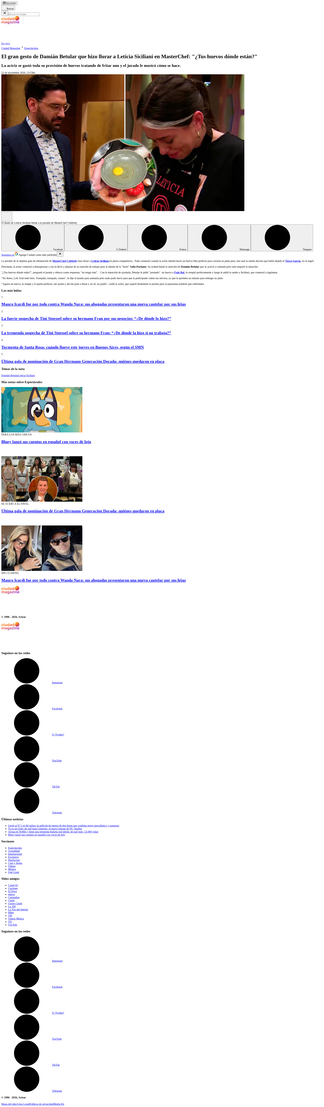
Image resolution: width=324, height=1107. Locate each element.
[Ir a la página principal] (26, 40)
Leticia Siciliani (26, 375)
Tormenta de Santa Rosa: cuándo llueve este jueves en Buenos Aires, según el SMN (72, 347)
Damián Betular (9, 375)
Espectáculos (31, 48)
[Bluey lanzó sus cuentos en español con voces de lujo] (162, 410)
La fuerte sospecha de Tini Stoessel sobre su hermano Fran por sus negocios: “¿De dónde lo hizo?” (86, 318)
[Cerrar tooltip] (60, 254)
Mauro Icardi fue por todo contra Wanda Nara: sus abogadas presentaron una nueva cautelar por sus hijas (93, 304)
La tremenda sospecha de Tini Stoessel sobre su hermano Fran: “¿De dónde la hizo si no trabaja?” (86, 333)
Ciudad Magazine (10, 48)
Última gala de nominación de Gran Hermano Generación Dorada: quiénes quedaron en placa (82, 361)
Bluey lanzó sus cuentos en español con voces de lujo (46, 442)
